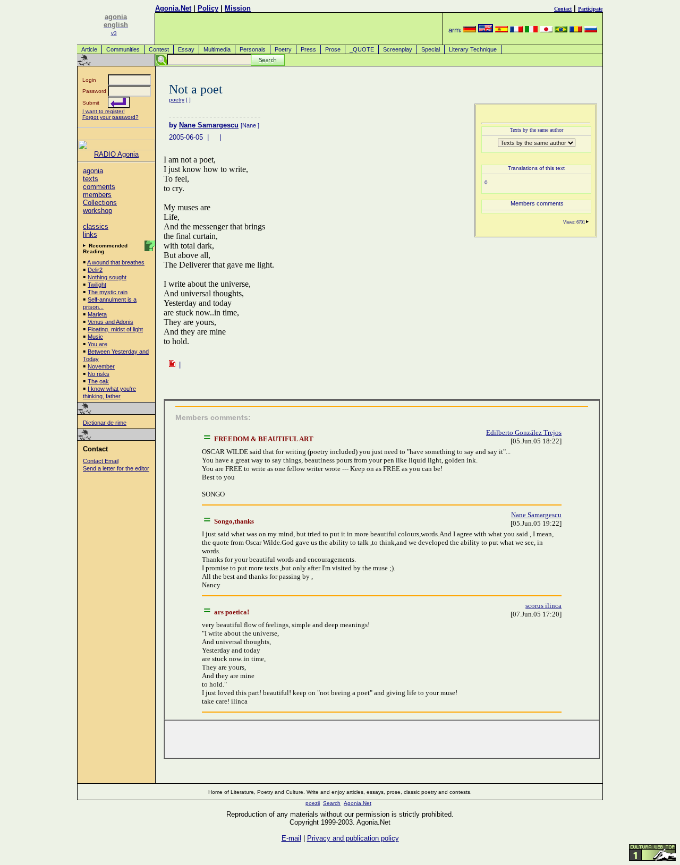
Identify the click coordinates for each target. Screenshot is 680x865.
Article (89, 49)
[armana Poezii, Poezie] (454, 30)
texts (90, 179)
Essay (186, 49)
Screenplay (397, 49)
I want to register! (103, 111)
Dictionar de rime (104, 422)
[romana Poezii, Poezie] (576, 30)
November (101, 366)
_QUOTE (362, 49)
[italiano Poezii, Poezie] (531, 30)
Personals (253, 49)
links (90, 234)
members (97, 195)
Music (95, 336)
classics (95, 226)
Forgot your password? (110, 117)
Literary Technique (473, 49)
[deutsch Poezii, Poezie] (469, 30)
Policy (208, 8)
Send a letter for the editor (116, 468)
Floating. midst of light (115, 329)
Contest (159, 49)
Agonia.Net (173, 8)
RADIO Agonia (116, 154)
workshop (97, 211)
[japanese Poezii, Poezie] (546, 30)
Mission (238, 8)
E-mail (291, 838)
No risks (98, 374)
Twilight (97, 284)
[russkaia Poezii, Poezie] (590, 30)
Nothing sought (107, 277)
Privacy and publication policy (353, 838)
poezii (312, 803)
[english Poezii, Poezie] (485, 30)
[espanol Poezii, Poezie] (501, 30)
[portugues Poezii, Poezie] (561, 30)
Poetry (283, 49)
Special (430, 49)
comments (99, 187)
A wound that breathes (115, 262)
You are (97, 344)
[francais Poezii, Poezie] (516, 30)
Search (332, 803)
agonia (93, 171)
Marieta (97, 314)
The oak (98, 381)
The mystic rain (108, 292)
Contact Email (100, 461)
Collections (100, 203)
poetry (176, 99)
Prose (333, 49)
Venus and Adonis (110, 322)
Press (308, 49)
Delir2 (95, 270)
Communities (123, 49)
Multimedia (217, 49)
